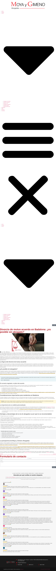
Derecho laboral (6, 105)
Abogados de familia (7, 101)
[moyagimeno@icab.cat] (16, 562)
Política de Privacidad (47, 569)
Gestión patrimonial (7, 106)
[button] (28, 167)
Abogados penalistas (7, 104)
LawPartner (21, 569)
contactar (48, 452)
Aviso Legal (42, 569)
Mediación (3, 107)
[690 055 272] (27, 564)
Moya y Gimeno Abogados (11, 477)
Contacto (3, 110)
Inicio (3, 11)
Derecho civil (6, 103)
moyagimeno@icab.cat (22, 562)
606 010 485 (42, 564)
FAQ (2, 108)
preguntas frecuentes (27, 452)
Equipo (3, 12)
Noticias (3, 109)
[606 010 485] (38, 564)
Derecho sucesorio (7, 102)
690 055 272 (31, 564)
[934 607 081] (16, 564)
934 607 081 (20, 564)
